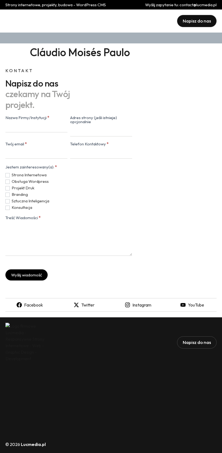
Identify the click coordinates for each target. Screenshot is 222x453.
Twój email (16, 144)
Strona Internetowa (29, 174)
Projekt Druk (22, 187)
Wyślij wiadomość (26, 274)
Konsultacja (21, 207)
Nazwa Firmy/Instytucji (27, 118)
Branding (19, 194)
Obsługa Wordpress (30, 181)
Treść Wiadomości (23, 218)
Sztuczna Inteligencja (30, 200)
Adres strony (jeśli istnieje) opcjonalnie (93, 120)
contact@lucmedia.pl (198, 4)
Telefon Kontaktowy (89, 144)
